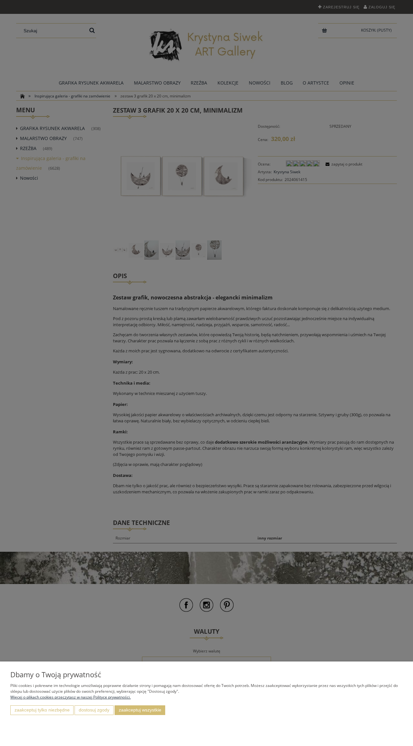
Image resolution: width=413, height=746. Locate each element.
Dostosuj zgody (94, 710)
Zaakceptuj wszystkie (140, 710)
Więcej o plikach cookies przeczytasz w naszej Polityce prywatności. (70, 697)
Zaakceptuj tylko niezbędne (42, 710)
